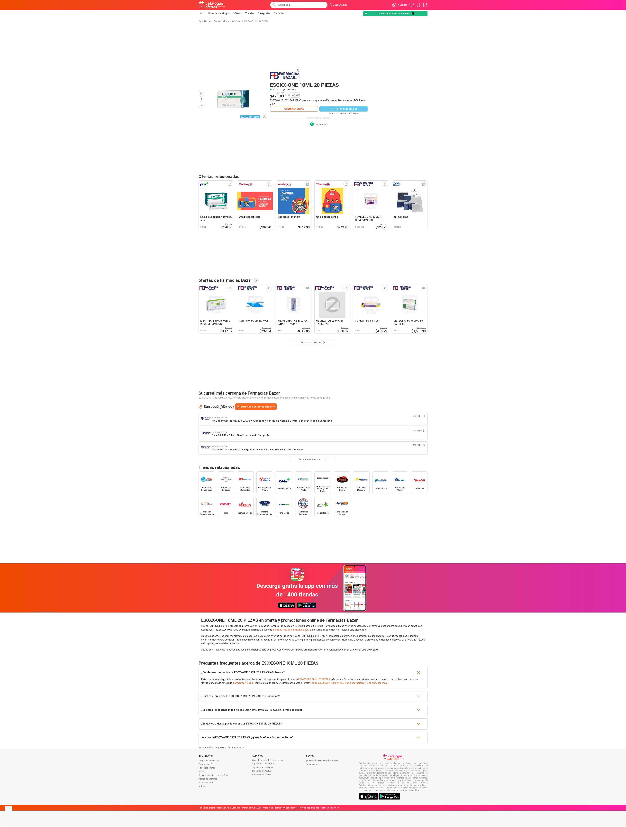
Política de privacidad (309, 808)
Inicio (202, 13)
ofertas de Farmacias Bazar (225, 280)
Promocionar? (205, 764)
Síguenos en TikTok (262, 774)
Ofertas (237, 13)
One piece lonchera (377, 682)
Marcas (202, 771)
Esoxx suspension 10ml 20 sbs (327, 682)
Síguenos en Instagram (263, 767)
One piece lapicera (354, 682)
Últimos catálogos (219, 13)
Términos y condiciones (286, 808)
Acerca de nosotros (208, 779)
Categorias (264, 13)
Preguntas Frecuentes (209, 760)
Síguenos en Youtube (262, 771)
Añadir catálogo (206, 782)
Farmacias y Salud (243, 682)
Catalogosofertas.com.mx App (213, 775)
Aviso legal (268, 808)
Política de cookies (330, 808)
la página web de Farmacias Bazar (291, 629)
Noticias (202, 786)
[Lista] (425, 5)
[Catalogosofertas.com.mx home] (212, 5)
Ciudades (279, 13)
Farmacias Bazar (222, 21)
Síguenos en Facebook (263, 763)
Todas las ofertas (207, 768)
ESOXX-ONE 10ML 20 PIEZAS (314, 679)
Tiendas (249, 13)
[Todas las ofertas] (256, 280)
